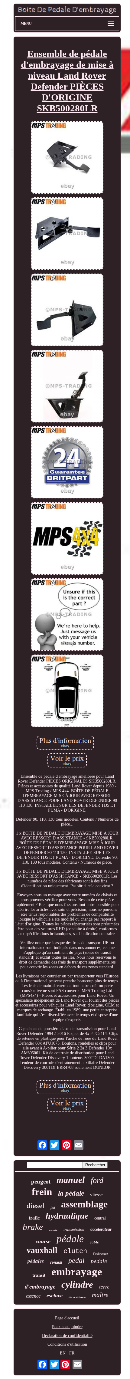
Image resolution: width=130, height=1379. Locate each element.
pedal (76, 1260)
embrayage (76, 1272)
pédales (36, 1261)
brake (33, 1227)
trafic (34, 1217)
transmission (73, 1229)
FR (71, 1353)
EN (63, 1353)
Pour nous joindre (67, 1327)
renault (56, 1262)
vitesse (96, 1194)
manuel (71, 1180)
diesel (35, 1205)
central (100, 1218)
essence (33, 1296)
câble (94, 1242)
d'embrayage (40, 1286)
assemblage (84, 1204)
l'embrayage (100, 1253)
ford (97, 1180)
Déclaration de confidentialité (67, 1335)
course (43, 1241)
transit (38, 1275)
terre (104, 1287)
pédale (70, 1238)
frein (42, 1191)
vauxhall (42, 1250)
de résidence (77, 1297)
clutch (75, 1251)
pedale (99, 1261)
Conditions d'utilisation (67, 1344)
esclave (55, 1295)
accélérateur (101, 1229)
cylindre (77, 1284)
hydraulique (67, 1215)
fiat (52, 1207)
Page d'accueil (67, 1318)
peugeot (40, 1181)
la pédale (71, 1193)
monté (53, 1230)
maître (100, 1295)
